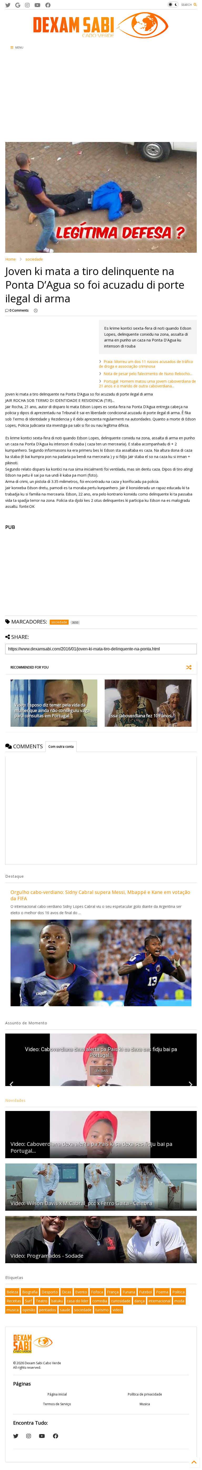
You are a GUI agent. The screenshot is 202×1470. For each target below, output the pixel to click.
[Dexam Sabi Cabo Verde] (101, 35)
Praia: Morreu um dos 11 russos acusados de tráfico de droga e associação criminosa (146, 364)
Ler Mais (101, 1070)
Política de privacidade (145, 1394)
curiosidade (120, 1300)
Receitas (14, 1300)
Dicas (66, 1291)
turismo (102, 1309)
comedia (99, 1300)
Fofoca (97, 1291)
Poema (162, 1291)
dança (139, 1300)
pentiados (47, 1309)
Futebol (145, 1291)
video (117, 1309)
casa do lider (77, 1300)
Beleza (12, 1291)
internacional (159, 1300)
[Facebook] (47, 5)
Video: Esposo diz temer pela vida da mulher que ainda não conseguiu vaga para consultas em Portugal (52, 710)
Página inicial (57, 1394)
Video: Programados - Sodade (47, 1255)
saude (65, 1309)
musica (13, 1309)
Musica (145, 1404)
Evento (81, 1291)
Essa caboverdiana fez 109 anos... (141, 716)
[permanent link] (35, 310)
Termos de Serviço (57, 1404)
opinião (29, 1309)
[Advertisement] (101, 97)
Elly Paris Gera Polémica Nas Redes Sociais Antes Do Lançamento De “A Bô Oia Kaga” (101, 1052)
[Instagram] (27, 5)
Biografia (30, 1291)
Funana (129, 1291)
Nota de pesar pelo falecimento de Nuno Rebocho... (148, 373)
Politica (178, 1291)
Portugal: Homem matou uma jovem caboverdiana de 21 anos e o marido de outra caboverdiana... (147, 383)
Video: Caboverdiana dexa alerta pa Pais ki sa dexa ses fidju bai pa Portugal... (91, 1147)
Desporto (50, 1291)
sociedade (34, 259)
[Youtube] (37, 5)
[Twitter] (8, 5)
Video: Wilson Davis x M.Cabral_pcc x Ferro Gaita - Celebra (81, 1203)
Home (10, 259)
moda (179, 1300)
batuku (57, 1300)
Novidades (15, 1100)
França (113, 1291)
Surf (28, 1300)
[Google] (17, 5)
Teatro (41, 1300)
